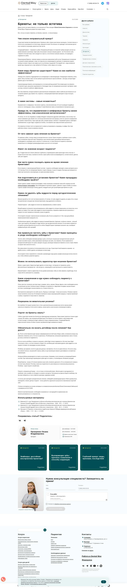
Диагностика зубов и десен (24, 539)
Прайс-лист (53, 543)
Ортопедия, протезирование (25, 550)
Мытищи (87, 542)
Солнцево (87, 537)
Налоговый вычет (55, 549)
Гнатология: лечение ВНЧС (24, 548)
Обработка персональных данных (59, 557)
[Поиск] (107, 9)
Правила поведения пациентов (58, 545)
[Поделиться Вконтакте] (20, 421)
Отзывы (53, 541)
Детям (53, 3)
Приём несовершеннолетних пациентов (60, 547)
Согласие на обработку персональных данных (62, 559)
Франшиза (87, 560)
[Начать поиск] (44, 529)
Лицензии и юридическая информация (60, 555)
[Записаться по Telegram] (102, 3)
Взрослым (43, 3)
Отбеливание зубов (22, 558)
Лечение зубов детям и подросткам (26, 564)
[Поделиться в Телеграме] (24, 421)
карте (91, 550)
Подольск (87, 546)
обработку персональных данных (63, 504)
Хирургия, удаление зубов (24, 545)
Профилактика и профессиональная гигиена (29, 556)
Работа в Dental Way (91, 556)
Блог (52, 539)
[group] (32, 458)
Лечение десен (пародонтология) (26, 554)
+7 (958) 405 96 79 (93, 3)
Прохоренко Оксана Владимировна (39, 433)
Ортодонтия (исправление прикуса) (26, 552)
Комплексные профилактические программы (29, 571)
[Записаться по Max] (108, 3)
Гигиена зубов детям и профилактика (27, 577)
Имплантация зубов (22, 546)
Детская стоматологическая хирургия (27, 569)
